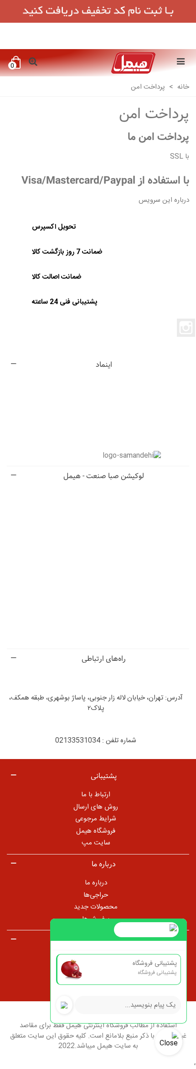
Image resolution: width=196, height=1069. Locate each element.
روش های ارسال (95, 807)
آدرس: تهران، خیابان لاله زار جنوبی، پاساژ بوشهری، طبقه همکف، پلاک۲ (96, 703)
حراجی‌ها (95, 895)
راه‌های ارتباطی (104, 659)
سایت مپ (96, 843)
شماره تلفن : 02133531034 (95, 740)
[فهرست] (180, 62)
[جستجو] (32, 62)
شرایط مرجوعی (95, 818)
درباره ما (96, 883)
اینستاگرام (186, 328)
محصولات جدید (96, 907)
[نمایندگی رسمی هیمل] (107, 63)
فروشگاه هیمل (95, 831)
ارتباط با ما (95, 794)
